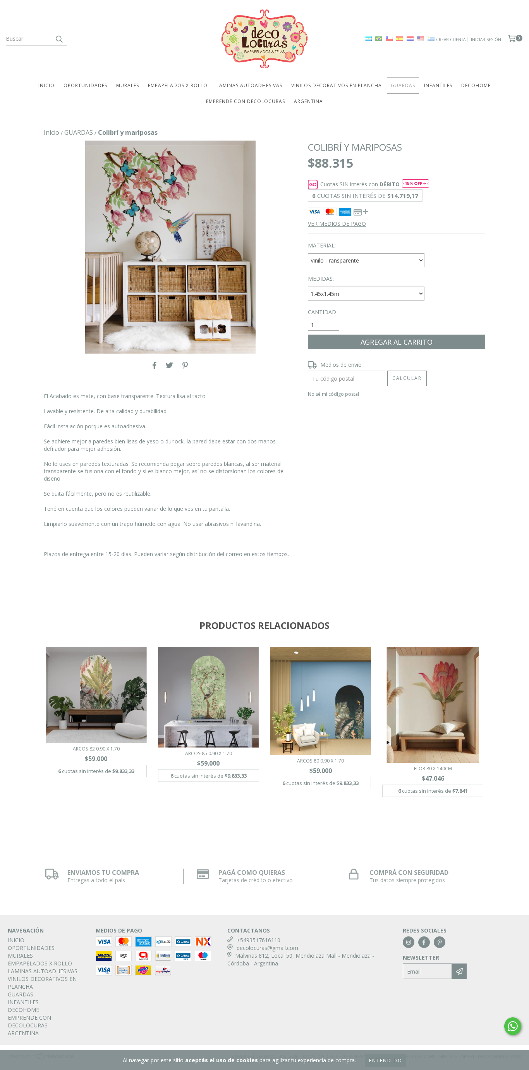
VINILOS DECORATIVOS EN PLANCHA (336, 85)
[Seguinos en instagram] (408, 942)
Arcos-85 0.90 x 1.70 (208, 753)
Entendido (385, 1060)
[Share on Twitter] (169, 365)
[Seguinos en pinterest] (439, 942)
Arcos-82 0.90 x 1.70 (96, 748)
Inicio (51, 132)
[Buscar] (59, 39)
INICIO (46, 85)
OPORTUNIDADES (85, 85)
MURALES (127, 85)
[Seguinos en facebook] (424, 942)
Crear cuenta (450, 39)
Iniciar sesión (486, 39)
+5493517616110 (258, 940)
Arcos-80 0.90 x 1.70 (320, 760)
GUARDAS (403, 85)
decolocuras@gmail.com (267, 947)
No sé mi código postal (333, 394)
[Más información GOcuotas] (415, 184)
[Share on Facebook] (154, 365)
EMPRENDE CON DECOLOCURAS (245, 101)
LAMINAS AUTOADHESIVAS (249, 85)
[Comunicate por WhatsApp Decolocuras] (512, 1026)
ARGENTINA (308, 101)
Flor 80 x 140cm (433, 768)
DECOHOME (476, 85)
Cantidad (322, 312)
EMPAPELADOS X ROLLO (178, 85)
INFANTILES (438, 85)
